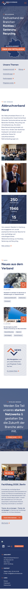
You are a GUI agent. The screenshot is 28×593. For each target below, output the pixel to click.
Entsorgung (7, 301)
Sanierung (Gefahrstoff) (10, 297)
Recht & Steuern (18, 335)
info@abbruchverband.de (15, 573)
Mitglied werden (12, 437)
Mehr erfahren (5, 246)
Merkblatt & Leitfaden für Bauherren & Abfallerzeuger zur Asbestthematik (15, 293)
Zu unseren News (12, 371)
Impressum (7, 583)
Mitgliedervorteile (8, 83)
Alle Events (4, 523)
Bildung (21, 69)
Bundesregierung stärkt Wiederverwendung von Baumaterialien (15, 327)
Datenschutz (7, 585)
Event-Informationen (10, 517)
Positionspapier (7, 78)
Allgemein (18, 332)
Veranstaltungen (8, 74)
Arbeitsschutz (22, 297)
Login (9, 546)
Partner (6, 581)
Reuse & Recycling (9, 332)
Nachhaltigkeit (8, 335)
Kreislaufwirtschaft (8, 69)
